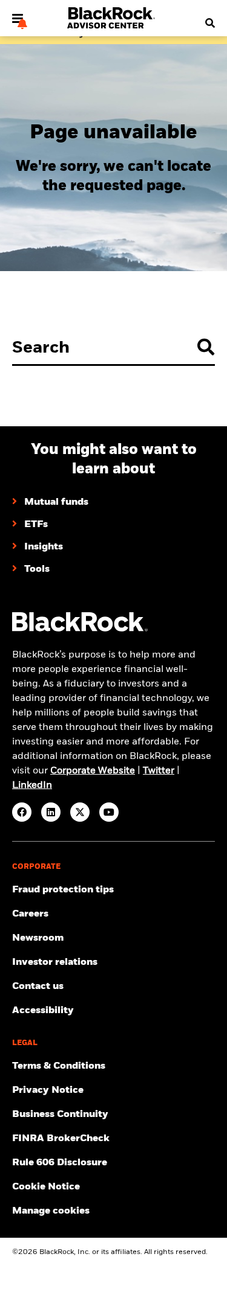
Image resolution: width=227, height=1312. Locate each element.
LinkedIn (32, 785)
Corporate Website (92, 771)
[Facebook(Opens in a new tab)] (21, 812)
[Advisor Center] (112, 26)
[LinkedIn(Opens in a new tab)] (51, 812)
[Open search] (206, 23)
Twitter (158, 771)
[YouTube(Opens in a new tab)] (109, 812)
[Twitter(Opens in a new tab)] (80, 812)
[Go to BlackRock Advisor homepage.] (80, 629)
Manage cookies (51, 1211)
